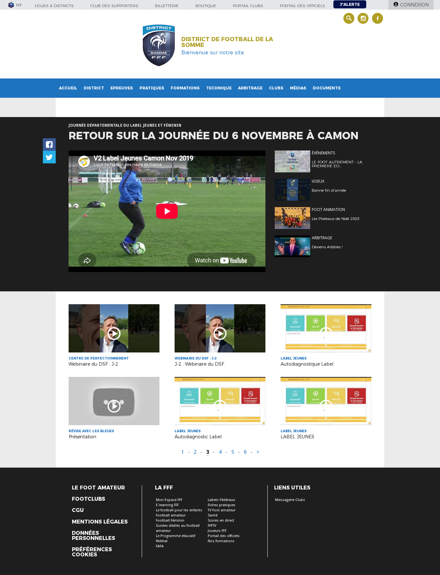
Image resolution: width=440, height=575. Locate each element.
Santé (212, 515)
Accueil (68, 88)
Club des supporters (114, 5)
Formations (185, 88)
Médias (298, 88)
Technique (219, 88)
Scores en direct (221, 520)
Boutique (206, 5)
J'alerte (350, 4)
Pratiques (151, 88)
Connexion (414, 5)
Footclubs (88, 499)
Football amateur (171, 515)
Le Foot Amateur (98, 487)
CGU (78, 510)
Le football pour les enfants (179, 510)
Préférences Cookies (92, 552)
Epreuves (121, 88)
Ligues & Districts (54, 5)
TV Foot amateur (221, 510)
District (94, 88)
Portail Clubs (248, 5)
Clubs (276, 88)
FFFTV (212, 526)
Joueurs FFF (217, 531)
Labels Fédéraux (221, 500)
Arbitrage (250, 88)
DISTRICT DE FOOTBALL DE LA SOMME (227, 42)
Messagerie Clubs (290, 500)
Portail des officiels (302, 5)
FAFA (160, 546)
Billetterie (167, 5)
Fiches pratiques (221, 505)
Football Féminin (170, 520)
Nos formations (221, 541)
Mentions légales (100, 522)
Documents (327, 88)
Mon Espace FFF (169, 500)
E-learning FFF (167, 505)
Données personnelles (93, 536)
